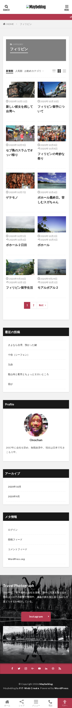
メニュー (36, 705)
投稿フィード (15, 539)
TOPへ (65, 705)
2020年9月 (14, 496)
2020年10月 (14, 486)
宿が (10, 384)
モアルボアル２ (48, 287)
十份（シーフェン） (19, 354)
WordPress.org (16, 559)
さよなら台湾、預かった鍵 (22, 344)
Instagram (36, 616)
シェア (22, 705)
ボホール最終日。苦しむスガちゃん (51, 200)
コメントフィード (17, 549)
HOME (10, 24)
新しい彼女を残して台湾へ (19, 109)
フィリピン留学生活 (19, 287)
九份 (10, 364)
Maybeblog (46, 683)
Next (41, 305)
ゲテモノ (12, 197)
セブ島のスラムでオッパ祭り (19, 152)
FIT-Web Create (29, 688)
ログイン (13, 529)
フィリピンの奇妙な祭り (51, 156)
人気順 (18, 70)
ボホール (44, 245)
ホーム (7, 705)
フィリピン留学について (51, 109)
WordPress (61, 688)
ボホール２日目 (16, 245)
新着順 (9, 70)
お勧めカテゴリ (32, 70)
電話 (50, 705)
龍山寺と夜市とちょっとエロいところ (28, 374)
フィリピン (26, 24)
